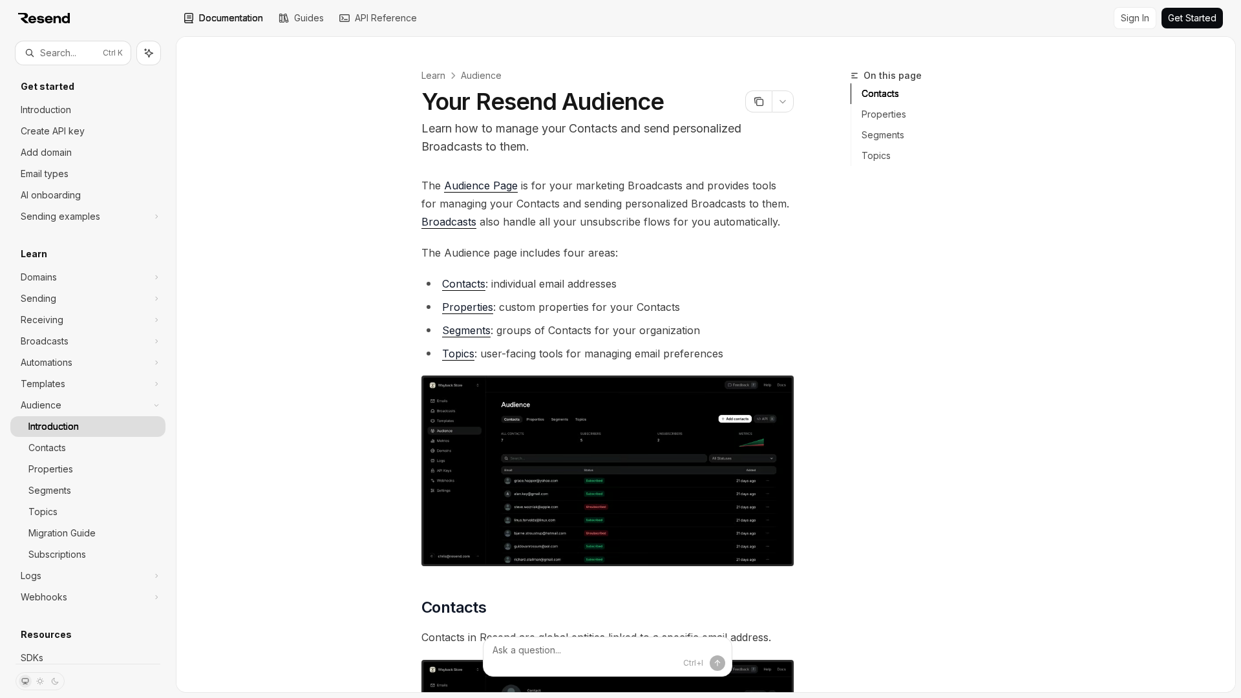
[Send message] (717, 663)
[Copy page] (758, 101)
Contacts (880, 93)
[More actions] (783, 101)
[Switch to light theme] (40, 681)
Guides (309, 17)
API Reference (386, 17)
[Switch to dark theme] (54, 681)
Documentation (231, 17)
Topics (876, 155)
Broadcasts (448, 221)
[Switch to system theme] (25, 681)
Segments (883, 134)
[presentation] (88, 364)
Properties (884, 114)
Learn (433, 75)
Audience (481, 75)
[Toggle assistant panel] (148, 53)
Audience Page (481, 185)
